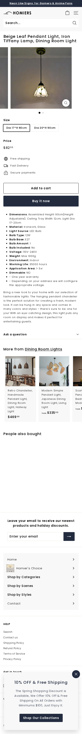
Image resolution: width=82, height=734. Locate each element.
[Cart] (67, 13)
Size (6, 120)
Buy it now (41, 201)
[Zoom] (66, 103)
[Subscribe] (69, 536)
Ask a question (15, 334)
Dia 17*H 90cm (16, 128)
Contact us (10, 637)
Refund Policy (12, 648)
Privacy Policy (12, 659)
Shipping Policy (13, 643)
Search (8, 632)
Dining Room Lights (43, 349)
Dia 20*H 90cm (44, 128)
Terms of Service (14, 653)
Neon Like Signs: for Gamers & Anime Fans (41, 3)
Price (7, 141)
